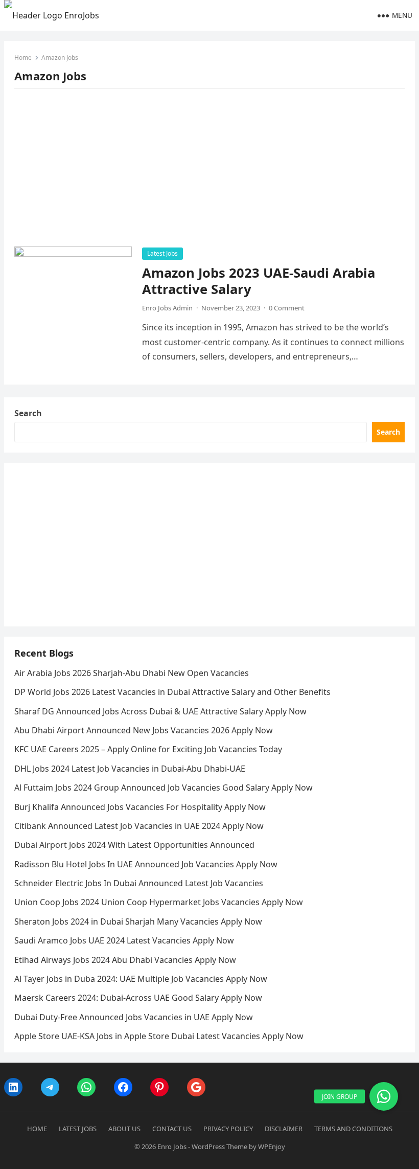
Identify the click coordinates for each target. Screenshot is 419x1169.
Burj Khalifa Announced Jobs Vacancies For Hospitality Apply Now (140, 807)
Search (28, 413)
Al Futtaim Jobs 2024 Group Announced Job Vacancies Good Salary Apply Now (163, 787)
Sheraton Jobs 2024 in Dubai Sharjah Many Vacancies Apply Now (138, 921)
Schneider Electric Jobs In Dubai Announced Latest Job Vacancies (138, 883)
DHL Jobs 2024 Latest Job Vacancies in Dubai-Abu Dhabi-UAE (129, 768)
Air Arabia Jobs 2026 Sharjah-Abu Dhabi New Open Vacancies (131, 673)
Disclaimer (283, 1128)
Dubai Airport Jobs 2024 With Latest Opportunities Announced (134, 844)
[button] (383, 1096)
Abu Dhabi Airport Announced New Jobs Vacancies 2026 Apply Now (143, 730)
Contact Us (172, 1128)
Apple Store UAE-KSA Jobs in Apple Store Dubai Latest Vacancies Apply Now (159, 1036)
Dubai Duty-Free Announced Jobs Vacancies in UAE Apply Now (133, 1017)
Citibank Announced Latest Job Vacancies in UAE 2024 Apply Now (139, 825)
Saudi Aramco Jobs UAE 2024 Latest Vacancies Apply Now (124, 940)
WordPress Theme (219, 1146)
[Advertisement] (209, 170)
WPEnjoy (271, 1146)
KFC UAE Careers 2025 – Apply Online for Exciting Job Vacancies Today (148, 749)
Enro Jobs (172, 1146)
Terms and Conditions (353, 1128)
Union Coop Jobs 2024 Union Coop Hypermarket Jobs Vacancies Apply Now (158, 902)
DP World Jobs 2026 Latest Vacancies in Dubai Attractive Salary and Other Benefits (172, 692)
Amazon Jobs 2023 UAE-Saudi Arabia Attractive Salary (258, 281)
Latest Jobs (162, 253)
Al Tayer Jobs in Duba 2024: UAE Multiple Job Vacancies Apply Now (140, 978)
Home (23, 57)
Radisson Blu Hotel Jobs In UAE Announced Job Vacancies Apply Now (145, 864)
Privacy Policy (228, 1128)
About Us (124, 1128)
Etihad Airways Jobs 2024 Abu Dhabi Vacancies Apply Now (125, 959)
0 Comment (287, 307)
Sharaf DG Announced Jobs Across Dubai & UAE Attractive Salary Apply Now (160, 711)
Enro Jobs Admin (167, 307)
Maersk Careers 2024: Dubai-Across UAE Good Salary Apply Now (138, 997)
